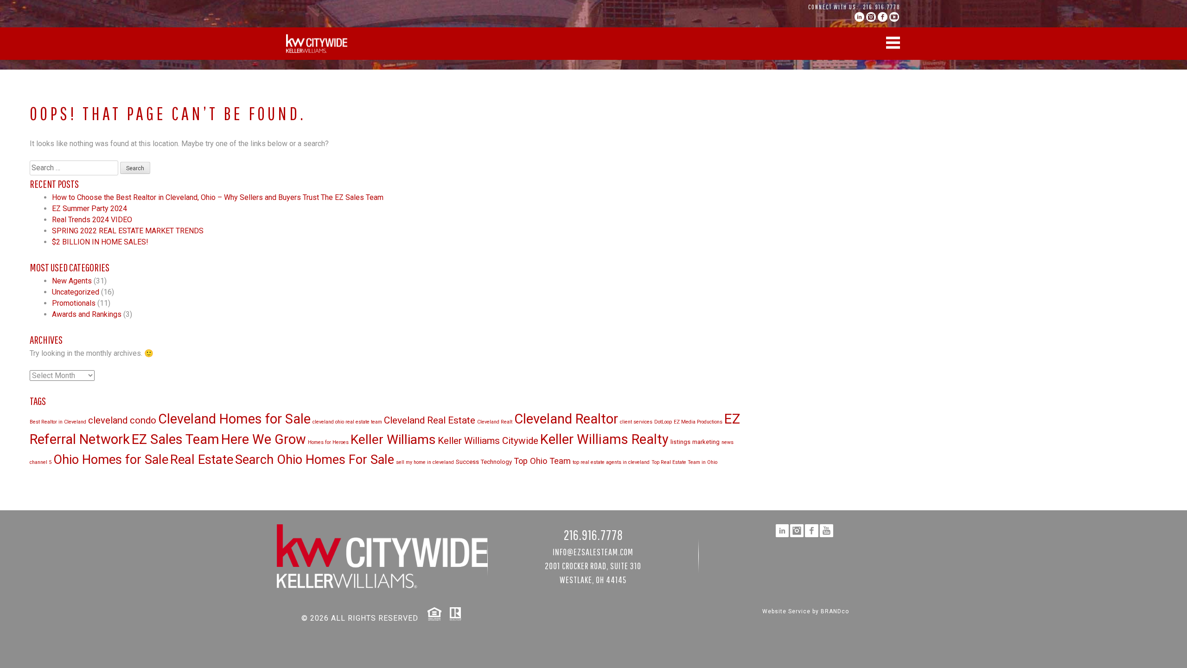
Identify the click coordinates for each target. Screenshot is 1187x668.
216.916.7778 (881, 7)
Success (467, 461)
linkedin (859, 17)
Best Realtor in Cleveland (58, 422)
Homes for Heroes (328, 442)
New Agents (72, 280)
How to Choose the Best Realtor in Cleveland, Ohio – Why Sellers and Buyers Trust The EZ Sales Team (217, 197)
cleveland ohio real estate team (347, 422)
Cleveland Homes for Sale (234, 419)
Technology (496, 461)
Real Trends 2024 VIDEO (92, 219)
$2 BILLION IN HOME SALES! (100, 242)
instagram (871, 17)
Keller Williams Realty (604, 439)
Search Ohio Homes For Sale (314, 459)
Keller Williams (393, 439)
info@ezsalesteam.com (593, 551)
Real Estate (201, 459)
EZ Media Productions (698, 422)
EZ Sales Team (175, 439)
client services (636, 422)
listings (680, 441)
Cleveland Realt (494, 422)
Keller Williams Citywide (488, 440)
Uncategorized (75, 292)
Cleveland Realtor (566, 419)
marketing (706, 441)
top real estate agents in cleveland (611, 462)
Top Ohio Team (542, 461)
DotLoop (663, 422)
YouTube (894, 17)
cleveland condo (122, 420)
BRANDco (835, 611)
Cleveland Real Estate (429, 420)
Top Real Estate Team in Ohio (684, 462)
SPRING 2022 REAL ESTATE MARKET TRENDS (128, 230)
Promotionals (74, 303)
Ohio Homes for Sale (110, 459)
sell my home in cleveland (425, 462)
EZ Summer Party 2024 (89, 208)
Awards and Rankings (86, 314)
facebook (882, 17)
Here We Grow (263, 439)
